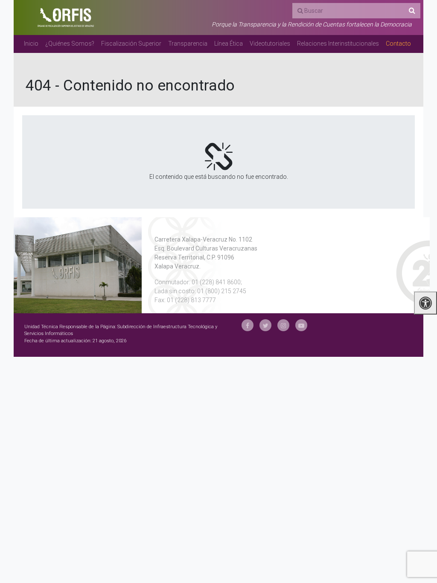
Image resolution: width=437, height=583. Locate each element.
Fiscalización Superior (131, 43)
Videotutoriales (270, 43)
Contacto (398, 43)
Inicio (31, 43)
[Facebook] (247, 325)
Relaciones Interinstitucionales (338, 43)
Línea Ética (228, 43)
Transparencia (187, 43)
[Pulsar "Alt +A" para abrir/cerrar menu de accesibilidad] (425, 303)
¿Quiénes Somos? (69, 43)
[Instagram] (283, 325)
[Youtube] (301, 325)
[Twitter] (265, 325)
